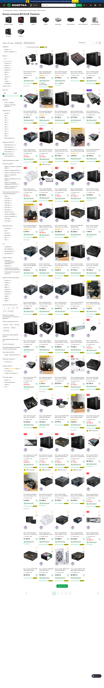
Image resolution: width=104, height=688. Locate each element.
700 (7, 129)
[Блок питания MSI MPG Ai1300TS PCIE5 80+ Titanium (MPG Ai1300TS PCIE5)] (46, 403)
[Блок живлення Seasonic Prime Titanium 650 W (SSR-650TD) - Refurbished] (46, 364)
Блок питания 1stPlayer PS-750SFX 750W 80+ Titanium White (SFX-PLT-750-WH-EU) (62, 569)
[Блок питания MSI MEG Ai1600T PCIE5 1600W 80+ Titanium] (46, 176)
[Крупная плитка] (96, 42)
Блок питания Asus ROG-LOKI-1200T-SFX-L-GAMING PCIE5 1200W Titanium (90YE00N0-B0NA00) (30, 378)
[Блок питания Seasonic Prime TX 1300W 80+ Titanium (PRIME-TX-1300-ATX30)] (62, 289)
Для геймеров (9, 249)
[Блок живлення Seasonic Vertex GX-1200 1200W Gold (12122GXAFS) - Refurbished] (31, 213)
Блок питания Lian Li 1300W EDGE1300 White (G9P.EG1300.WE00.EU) (30, 189)
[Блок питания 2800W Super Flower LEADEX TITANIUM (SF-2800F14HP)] (62, 364)
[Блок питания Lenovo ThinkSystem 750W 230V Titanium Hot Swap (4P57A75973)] (93, 98)
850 (7, 135)
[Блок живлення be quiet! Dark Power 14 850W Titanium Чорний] (93, 403)
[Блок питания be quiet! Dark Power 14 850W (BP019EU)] (31, 328)
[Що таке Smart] (46, 47)
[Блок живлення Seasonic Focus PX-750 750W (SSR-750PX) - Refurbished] (78, 137)
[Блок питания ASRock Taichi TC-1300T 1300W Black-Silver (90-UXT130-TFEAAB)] (46, 328)
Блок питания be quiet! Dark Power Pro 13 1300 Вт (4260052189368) (62, 226)
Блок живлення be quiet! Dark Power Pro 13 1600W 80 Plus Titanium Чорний (46, 150)
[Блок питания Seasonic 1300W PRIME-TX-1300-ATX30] (93, 520)
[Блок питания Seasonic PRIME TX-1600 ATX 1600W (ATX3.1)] (46, 213)
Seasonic (8, 67)
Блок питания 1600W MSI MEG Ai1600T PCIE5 (30, 569)
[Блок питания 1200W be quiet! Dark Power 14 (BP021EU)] (78, 289)
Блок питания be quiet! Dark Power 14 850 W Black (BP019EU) (92, 72)
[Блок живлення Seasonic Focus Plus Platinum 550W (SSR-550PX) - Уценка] (31, 481)
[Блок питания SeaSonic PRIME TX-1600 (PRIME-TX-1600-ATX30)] (31, 251)
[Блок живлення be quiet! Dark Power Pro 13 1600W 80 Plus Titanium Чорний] (46, 137)
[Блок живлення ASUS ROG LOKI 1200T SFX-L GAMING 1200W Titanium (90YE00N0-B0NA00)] (46, 556)
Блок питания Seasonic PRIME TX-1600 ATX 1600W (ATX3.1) (46, 226)
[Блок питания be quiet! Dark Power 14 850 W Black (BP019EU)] (93, 59)
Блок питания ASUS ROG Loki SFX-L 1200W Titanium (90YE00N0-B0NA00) (31, 112)
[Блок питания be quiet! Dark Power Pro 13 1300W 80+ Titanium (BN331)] (93, 176)
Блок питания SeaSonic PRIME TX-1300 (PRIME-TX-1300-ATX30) (31, 303)
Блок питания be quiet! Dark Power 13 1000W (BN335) (61, 72)
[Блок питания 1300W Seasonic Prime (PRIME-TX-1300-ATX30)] (78, 481)
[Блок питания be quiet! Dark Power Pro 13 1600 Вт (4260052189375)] (78, 251)
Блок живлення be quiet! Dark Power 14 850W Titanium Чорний (93, 416)
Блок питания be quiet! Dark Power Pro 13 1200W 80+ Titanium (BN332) (77, 112)
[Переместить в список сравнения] (36, 54)
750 (7, 131)
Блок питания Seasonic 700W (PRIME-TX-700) (61, 189)
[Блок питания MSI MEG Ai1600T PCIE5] (78, 213)
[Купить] (36, 78)
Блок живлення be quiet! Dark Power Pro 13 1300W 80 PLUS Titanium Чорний (46, 456)
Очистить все (18, 43)
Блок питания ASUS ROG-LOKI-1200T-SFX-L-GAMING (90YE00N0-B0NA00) (93, 150)
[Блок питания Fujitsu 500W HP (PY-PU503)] (78, 328)
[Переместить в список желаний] (36, 51)
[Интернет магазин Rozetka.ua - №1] (17, 5)
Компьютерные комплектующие (27, 10)
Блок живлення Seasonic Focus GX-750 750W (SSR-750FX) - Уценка (93, 303)
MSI (7, 74)
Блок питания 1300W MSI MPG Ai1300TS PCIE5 (61, 416)
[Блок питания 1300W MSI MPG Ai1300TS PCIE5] (62, 403)
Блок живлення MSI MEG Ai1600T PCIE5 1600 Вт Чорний (61, 456)
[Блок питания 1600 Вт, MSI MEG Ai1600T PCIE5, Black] (78, 556)
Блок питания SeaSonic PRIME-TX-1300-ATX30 (77, 189)
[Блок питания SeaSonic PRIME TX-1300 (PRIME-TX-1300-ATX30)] (31, 289)
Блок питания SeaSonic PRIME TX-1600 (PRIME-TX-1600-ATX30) (31, 264)
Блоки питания (41, 10)
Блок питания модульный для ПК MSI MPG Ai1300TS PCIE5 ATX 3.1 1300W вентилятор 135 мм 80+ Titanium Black (78, 378)
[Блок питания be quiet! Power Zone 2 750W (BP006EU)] (93, 213)
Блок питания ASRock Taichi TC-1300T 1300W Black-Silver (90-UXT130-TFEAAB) (45, 341)
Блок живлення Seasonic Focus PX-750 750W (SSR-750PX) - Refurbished (77, 150)
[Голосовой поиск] (74, 5)
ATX (7, 237)
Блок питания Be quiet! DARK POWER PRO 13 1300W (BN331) (45, 72)
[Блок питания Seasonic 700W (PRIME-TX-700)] (62, 176)
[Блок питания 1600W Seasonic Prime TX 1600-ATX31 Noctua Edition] (78, 59)
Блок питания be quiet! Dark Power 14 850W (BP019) (30, 416)
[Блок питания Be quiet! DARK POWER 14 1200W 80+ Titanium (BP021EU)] (62, 328)
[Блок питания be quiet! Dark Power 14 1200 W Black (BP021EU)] (62, 98)
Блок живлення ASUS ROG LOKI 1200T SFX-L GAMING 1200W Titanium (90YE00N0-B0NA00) (46, 569)
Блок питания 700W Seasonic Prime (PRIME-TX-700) (62, 495)
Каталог (35, 5)
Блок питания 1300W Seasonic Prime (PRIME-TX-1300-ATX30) (78, 495)
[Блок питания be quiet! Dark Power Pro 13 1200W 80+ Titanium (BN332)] (78, 98)
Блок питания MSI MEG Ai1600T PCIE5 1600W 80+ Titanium (46, 189)
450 (6, 117)
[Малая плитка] (99, 42)
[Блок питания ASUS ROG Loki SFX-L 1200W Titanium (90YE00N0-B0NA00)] (31, 98)
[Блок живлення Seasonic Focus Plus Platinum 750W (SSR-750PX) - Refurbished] (62, 251)
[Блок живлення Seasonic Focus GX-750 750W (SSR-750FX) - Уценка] (93, 289)
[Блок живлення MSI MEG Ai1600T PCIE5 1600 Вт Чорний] (62, 442)
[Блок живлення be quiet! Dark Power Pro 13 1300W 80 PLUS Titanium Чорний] (46, 442)
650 (6, 126)
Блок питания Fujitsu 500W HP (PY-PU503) (76, 341)
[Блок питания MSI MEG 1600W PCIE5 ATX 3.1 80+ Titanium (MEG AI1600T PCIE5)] (62, 137)
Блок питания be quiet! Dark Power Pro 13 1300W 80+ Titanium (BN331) (93, 189)
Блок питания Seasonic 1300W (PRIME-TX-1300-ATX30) (30, 150)
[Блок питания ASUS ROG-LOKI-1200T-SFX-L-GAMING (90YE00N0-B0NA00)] (93, 137)
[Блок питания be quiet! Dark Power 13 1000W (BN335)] (62, 59)
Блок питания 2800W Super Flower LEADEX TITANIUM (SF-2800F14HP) (62, 378)
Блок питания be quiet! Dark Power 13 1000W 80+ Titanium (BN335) (31, 533)
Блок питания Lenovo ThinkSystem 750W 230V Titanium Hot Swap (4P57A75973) (93, 112)
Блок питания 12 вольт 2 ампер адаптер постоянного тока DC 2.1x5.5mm (30, 72)
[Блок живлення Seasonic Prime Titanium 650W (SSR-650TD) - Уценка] (78, 403)
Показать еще (6, 86)
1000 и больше (10, 138)
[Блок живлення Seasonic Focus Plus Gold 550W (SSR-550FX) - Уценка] (46, 98)
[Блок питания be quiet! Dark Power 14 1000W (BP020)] (93, 364)
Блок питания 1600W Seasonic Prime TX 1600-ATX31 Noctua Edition (77, 72)
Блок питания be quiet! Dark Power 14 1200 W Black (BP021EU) (61, 112)
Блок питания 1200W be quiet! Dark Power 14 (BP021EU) (77, 303)
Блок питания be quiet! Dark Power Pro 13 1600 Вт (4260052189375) (78, 264)
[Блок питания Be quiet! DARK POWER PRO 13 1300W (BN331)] (46, 59)
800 (6, 133)
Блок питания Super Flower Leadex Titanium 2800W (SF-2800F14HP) (45, 264)
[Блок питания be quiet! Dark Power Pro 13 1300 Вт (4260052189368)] (62, 213)
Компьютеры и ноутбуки (11, 10)
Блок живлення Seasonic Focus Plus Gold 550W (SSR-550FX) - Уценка (45, 112)
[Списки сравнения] (95, 5)
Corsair (7, 76)
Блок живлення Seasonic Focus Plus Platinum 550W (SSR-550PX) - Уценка (30, 495)
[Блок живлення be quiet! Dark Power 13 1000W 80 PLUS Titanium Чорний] (78, 442)
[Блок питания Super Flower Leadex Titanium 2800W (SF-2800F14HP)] (46, 251)
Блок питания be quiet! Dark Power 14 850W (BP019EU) (30, 341)
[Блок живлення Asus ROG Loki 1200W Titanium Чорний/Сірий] (31, 442)
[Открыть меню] (4, 5)
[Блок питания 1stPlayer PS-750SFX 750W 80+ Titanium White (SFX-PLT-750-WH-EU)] (62, 556)
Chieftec (8, 65)
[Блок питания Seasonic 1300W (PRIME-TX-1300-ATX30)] (31, 137)
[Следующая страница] (97, 593)
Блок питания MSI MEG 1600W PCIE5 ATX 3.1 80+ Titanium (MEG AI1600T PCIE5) (61, 150)
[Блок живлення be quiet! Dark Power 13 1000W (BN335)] (46, 481)
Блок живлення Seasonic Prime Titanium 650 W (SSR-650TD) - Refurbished (46, 378)
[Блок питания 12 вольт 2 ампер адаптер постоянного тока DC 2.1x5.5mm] (31, 59)
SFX (7, 239)
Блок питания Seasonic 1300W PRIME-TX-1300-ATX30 (92, 533)
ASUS (7, 72)
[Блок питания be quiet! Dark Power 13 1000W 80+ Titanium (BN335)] (31, 520)
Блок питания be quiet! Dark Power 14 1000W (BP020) (92, 378)
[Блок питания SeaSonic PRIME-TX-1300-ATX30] (78, 176)
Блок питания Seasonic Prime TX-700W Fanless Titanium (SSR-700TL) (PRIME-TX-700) (45, 303)
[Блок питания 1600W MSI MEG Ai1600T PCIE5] (31, 556)
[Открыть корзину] (99, 5)
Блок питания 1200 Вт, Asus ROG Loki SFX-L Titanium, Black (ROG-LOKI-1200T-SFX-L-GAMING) (93, 456)
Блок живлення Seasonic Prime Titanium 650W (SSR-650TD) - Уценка (77, 416)
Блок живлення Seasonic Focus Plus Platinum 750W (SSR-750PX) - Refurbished (62, 264)
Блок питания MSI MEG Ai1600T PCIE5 (77, 226)
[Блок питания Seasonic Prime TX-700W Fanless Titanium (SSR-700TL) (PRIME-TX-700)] (46, 289)
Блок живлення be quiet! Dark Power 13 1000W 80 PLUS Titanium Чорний (77, 456)
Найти (79, 5)
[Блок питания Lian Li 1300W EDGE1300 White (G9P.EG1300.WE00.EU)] (31, 176)
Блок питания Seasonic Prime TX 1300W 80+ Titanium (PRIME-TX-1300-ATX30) (61, 303)
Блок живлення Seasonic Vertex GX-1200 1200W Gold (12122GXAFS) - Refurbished (30, 226)
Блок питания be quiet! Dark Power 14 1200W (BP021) (92, 264)
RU (84, 5)
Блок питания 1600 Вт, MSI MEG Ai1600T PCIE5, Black (78, 569)
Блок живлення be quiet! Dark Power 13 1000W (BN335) (45, 495)
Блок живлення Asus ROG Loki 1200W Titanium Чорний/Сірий (30, 456)
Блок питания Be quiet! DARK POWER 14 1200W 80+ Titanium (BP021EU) (61, 341)
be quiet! (8, 63)
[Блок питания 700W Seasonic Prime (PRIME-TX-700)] (62, 481)
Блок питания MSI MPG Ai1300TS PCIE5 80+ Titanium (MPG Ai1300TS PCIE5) (45, 416)
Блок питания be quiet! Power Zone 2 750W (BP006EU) (92, 226)
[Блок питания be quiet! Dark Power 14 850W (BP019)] (31, 403)
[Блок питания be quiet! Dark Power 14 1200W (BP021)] (93, 251)
